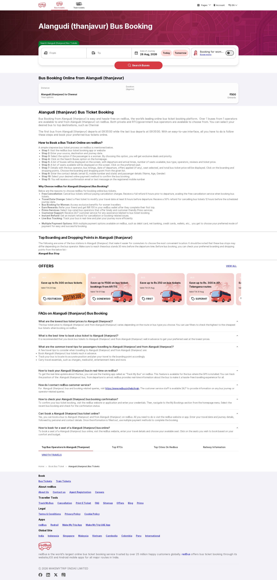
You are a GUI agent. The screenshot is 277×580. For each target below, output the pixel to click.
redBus (42, 524)
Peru (138, 535)
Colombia (126, 535)
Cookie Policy (92, 514)
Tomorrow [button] (180, 53)
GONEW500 (103, 298)
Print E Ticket (83, 503)
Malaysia (83, 535)
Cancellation (64, 503)
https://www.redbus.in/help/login (122, 388)
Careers (99, 492)
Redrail (54, 524)
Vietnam (97, 535)
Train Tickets (63, 481)
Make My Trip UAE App (98, 524)
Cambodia (112, 535)
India (41, 535)
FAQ (97, 503)
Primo (140, 503)
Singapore (68, 535)
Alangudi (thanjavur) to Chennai (59, 94)
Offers (120, 503)
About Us (43, 492)
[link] (62, 289)
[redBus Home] (42, 5)
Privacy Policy (72, 514)
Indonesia (53, 535)
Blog (130, 503)
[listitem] (44, 278)
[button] (63, 53)
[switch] (230, 53)
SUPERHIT (201, 298)
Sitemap (108, 503)
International (152, 535)
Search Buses (141, 65)
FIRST (149, 298)
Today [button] (166, 53)
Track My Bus (46, 503)
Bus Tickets (45, 481)
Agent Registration (80, 492)
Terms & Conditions (49, 514)
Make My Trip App (72, 524)
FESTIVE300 (54, 298)
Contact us (59, 492)
